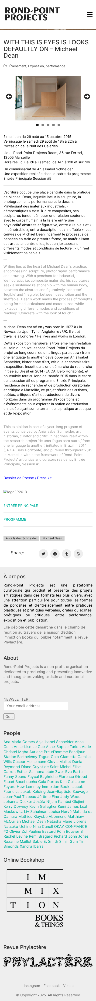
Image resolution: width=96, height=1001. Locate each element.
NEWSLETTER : (16, 699)
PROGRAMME (14, 519)
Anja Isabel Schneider (21, 538)
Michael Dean (52, 538)
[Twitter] (43, 553)
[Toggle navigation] (90, 14)
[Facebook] (55, 553)
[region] (48, 98)
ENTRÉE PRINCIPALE (20, 505)
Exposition (36, 66)
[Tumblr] (66, 553)
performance (55, 66)
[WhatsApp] (78, 553)
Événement (17, 66)
